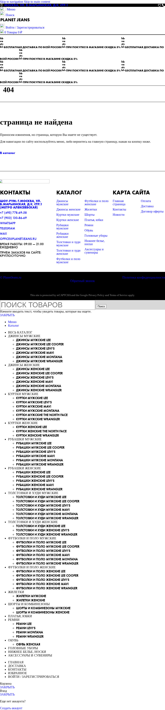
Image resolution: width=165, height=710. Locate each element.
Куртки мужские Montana (37, 411)
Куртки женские (67, 220)
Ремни (89, 225)
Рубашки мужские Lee (34, 443)
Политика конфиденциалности (143, 277)
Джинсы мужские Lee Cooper (40, 344)
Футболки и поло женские (96, 202)
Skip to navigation (12, 1)
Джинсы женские (68, 209)
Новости (119, 214)
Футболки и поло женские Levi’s (42, 580)
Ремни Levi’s (25, 628)
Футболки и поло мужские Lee (41, 542)
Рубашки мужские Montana (39, 460)
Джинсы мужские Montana (39, 357)
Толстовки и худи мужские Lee (41, 497)
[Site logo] (15, 22)
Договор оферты (152, 211)
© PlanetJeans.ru (10, 277)
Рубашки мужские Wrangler (40, 464)
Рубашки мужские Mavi (35, 456)
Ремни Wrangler (30, 636)
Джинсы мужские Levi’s (35, 348)
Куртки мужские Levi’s (34, 402)
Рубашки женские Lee (33, 472)
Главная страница (119, 202)
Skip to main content (37, 1)
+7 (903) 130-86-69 (13, 218)
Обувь (89, 230)
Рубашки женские (62, 235)
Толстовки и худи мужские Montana (47, 514)
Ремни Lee (24, 624)
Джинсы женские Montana (38, 386)
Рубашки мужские (62, 226)
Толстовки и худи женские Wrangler (46, 534)
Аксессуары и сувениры (94, 251)
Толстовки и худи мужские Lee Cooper (47, 501)
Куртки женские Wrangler (37, 435)
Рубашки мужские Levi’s (35, 452)
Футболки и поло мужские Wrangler (47, 563)
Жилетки (91, 209)
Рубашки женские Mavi (35, 485)
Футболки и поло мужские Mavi (43, 555)
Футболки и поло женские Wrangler (46, 588)
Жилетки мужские (31, 596)
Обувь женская (28, 644)
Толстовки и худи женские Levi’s (42, 530)
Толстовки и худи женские (68, 252)
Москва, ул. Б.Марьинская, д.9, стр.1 (36, 5)
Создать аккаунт (11, 708)
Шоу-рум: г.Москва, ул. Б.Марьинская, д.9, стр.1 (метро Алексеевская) (21, 204)
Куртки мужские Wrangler (38, 419)
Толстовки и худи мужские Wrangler (47, 518)
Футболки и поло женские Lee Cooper (47, 575)
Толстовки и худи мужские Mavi (43, 510)
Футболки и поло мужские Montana (47, 559)
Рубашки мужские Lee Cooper (40, 447)
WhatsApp (7, 223)
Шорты (90, 214)
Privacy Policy (96, 295)
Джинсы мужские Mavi (35, 353)
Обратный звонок (82, 281)
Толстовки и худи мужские (68, 243)
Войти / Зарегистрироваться (33, 676)
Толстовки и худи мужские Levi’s (43, 505)
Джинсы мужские (62, 202)
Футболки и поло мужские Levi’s (43, 551)
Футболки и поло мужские (68, 260)
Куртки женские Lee (31, 427)
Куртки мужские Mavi (33, 406)
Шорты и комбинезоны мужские (43, 608)
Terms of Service (119, 295)
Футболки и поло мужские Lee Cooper (47, 546)
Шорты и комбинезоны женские (42, 612)
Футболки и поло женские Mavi (42, 584)
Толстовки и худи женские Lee (40, 526)
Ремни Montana (29, 632)
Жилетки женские (30, 600)
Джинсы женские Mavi (34, 382)
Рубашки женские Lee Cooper (40, 476)
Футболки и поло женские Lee (40, 571)
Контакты (119, 209)
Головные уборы (96, 235)
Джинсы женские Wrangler (39, 390)
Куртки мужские (67, 214)
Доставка (147, 206)
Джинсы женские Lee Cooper (39, 373)
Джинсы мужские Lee (33, 340)
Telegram (7, 228)
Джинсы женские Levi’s (35, 377)
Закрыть (7, 315)
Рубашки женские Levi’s (35, 481)
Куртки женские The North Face (41, 431)
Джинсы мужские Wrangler (39, 361)
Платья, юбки (94, 220)
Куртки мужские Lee (32, 398)
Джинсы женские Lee (33, 369)
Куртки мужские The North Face (42, 415)
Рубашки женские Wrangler (39, 489)
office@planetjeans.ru (18, 239)
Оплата (146, 201)
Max (3, 233)
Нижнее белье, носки (95, 242)
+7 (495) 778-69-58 (13, 213)
